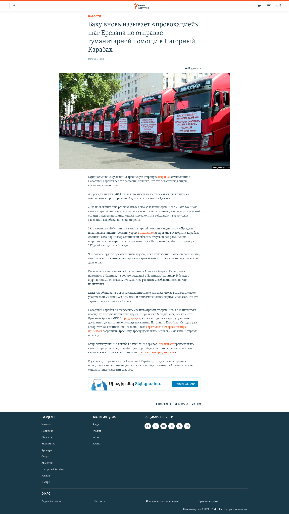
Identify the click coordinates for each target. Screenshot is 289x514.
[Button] (193, 68)
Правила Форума (208, 501)
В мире (45, 482)
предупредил (131, 318)
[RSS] (179, 426)
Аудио (96, 443)
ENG (269, 5)
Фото (96, 437)
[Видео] (259, 5)
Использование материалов (162, 501)
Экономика (48, 443)
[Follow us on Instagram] (171, 426)
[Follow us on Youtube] (163, 426)
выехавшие (146, 232)
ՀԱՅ (279, 5)
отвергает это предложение (156, 352)
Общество (47, 437)
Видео (96, 424)
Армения (47, 463)
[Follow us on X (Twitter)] (155, 426)
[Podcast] (187, 426)
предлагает (166, 344)
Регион (45, 475)
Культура (46, 450)
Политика (47, 431)
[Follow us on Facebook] (147, 426)
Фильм (97, 431)
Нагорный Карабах (52, 469)
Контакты (100, 501)
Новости (94, 16)
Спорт (45, 456)
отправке (163, 177)
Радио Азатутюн (51, 501)
